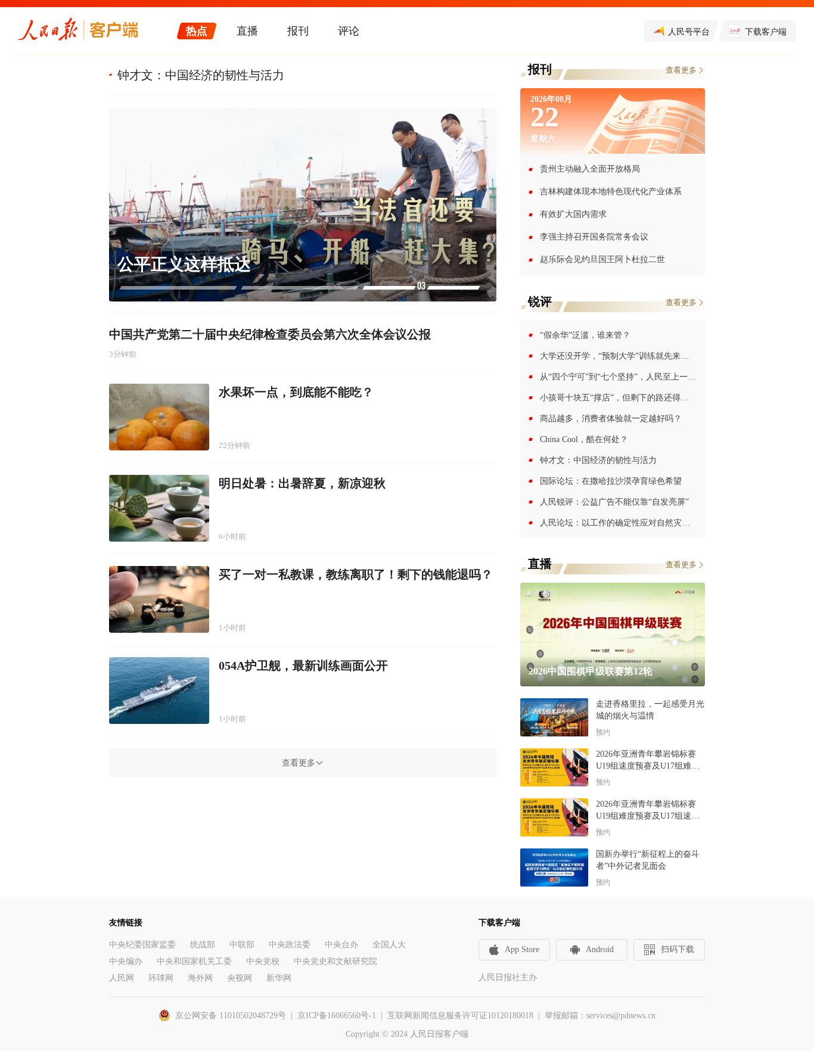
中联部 (241, 944)
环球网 (160, 978)
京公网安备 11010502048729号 (230, 1015)
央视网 (239, 978)
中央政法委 (289, 944)
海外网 (200, 978)
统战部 (202, 944)
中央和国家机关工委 (194, 961)
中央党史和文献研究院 (335, 961)
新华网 (278, 978)
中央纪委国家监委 (142, 944)
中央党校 (262, 961)
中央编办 (125, 961)
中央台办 (341, 944)
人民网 (121, 978)
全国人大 (389, 944)
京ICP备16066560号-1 (336, 1015)
